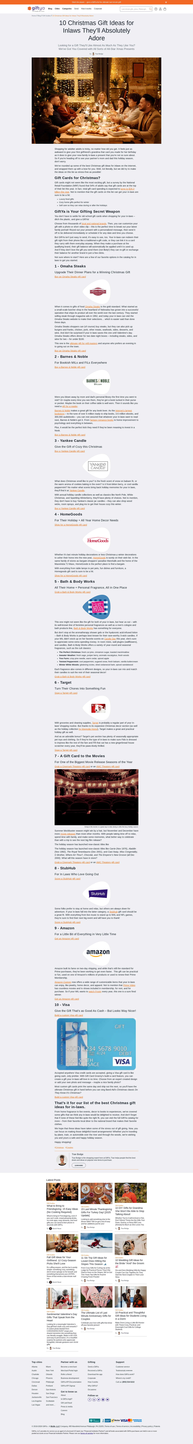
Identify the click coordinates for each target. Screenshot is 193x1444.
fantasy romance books (101, 420)
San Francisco (52, 1397)
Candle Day (110, 639)
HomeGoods (99, 557)
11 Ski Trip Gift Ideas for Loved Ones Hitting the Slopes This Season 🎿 (94, 1260)
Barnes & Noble (62, 410)
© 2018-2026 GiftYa (39, 1426)
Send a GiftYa (93, 1367)
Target (95, 723)
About (63, 1395)
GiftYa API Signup (68, 1386)
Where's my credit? (123, 1378)
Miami (48, 1367)
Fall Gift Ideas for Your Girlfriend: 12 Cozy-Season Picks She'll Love (61, 1260)
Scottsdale (50, 1401)
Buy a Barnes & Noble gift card (70, 367)
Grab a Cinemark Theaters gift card (72, 766)
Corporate (98, 9)
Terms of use (110, 1426)
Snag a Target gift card (66, 693)
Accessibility (135, 1426)
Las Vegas (36, 1405)
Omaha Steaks (92, 306)
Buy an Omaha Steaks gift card (70, 276)
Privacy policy (147, 1426)
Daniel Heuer (56, 1228)
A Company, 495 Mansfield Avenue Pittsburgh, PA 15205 (76, 1426)
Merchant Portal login (69, 1370)
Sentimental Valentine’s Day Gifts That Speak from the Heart (62, 1317)
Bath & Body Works (83, 628)
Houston (35, 1393)
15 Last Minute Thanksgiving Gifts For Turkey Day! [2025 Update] (96, 1212)
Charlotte (35, 1374)
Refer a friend (66, 1374)
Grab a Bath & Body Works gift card (72, 592)
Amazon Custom (63, 982)
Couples (69, 1147)
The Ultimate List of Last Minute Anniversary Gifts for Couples (96, 1315)
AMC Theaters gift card (107, 766)
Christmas (60, 1147)
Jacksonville (37, 1397)
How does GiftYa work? (125, 1374)
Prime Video (129, 985)
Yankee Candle (76, 490)
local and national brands (94, 223)
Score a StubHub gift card (67, 878)
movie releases (67, 834)
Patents (157, 1426)
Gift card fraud (66, 1403)
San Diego (50, 1393)
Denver (35, 1390)
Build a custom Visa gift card (69, 1015)
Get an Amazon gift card (67, 938)
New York (50, 1370)
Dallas (34, 1386)
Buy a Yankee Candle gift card (70, 451)
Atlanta (34, 1367)
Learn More (79, 1165)
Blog (50, 9)
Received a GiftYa (95, 1370)
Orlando (49, 1374)
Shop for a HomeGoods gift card (71, 525)
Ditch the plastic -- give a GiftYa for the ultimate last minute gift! (96, 2)
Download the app (95, 1374)
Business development (70, 1378)
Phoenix (49, 1378)
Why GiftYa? (93, 1386)
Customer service (123, 1367)
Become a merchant (69, 1367)
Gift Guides (47, 16)
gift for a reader (69, 406)
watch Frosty (95, 991)
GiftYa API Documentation (71, 1382)
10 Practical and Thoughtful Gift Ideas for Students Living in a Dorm (130, 1315)
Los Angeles (37, 1401)
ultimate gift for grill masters (83, 343)
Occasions (92, 1390)
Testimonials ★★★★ (124, 1370)
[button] (57, 8)
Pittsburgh (50, 1382)
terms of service (87, 1433)
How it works (86, 9)
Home (34, 16)
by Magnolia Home (88, 729)
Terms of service (122, 1426)
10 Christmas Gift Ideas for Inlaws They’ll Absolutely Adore (72, 16)
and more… (50, 1405)
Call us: (125, 1382)
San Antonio (51, 1390)
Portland (49, 1386)
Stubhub (113, 911)
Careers (64, 1410)
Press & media (66, 1407)
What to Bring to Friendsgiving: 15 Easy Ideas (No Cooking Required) (62, 1208)
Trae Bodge (99, 54)
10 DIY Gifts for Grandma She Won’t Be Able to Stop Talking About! (129, 1211)
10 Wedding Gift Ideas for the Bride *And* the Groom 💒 (129, 1263)
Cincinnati (36, 1382)
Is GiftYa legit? (66, 1399)
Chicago (35, 1378)
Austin (34, 1370)
